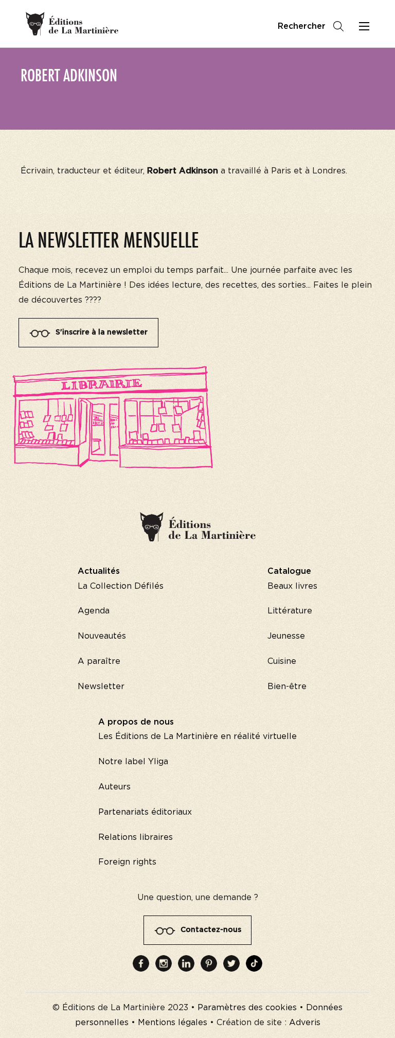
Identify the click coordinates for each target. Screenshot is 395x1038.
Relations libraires (135, 837)
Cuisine (281, 661)
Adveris (304, 1022)
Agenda (94, 611)
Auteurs (114, 787)
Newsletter (101, 686)
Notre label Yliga (133, 762)
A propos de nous (136, 722)
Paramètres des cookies (247, 1008)
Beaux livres (292, 586)
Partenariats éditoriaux (145, 812)
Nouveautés (102, 636)
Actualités (99, 571)
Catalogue (289, 571)
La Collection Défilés (121, 586)
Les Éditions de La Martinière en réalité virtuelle (197, 736)
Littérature (289, 611)
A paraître (99, 661)
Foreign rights (127, 862)
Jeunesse (286, 636)
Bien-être (287, 686)
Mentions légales (172, 1022)
